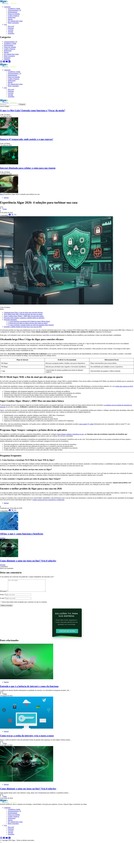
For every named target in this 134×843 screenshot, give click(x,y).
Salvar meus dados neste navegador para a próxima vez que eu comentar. (24, 602)
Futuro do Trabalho (10, 47)
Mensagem (4, 591)
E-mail (2, 598)
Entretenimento (8, 45)
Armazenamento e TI (10, 42)
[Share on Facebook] (10, 215)
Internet (6, 52)
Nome (2, 594)
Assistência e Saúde (10, 43)
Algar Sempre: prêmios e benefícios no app (70, 434)
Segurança (7, 58)
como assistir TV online (86, 424)
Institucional (7, 50)
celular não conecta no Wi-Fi (124, 386)
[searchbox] (9, 104)
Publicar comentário (6, 605)
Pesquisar (22, 104)
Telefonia (7, 59)
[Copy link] (15, 215)
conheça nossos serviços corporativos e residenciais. (48, 500)
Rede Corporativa (9, 56)
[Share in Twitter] (12, 215)
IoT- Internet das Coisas (11, 54)
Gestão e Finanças (9, 49)
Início (2, 194)
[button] (6, 568)
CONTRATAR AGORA (67, 631)
